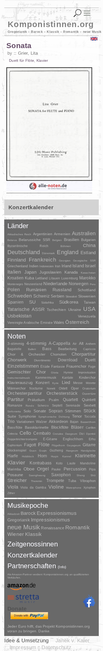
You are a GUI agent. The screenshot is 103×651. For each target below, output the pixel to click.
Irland (66, 266)
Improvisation (87, 372)
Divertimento (42, 360)
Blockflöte (60, 427)
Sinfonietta (14, 411)
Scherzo (43, 405)
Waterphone (73, 487)
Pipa (92, 469)
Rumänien (36, 289)
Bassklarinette (37, 427)
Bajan (74, 422)
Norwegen (78, 283)
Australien (84, 233)
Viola (12, 487)
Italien (14, 272)
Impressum (23, 647)
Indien (34, 266)
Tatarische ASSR (26, 309)
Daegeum (71, 433)
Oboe (29, 469)
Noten (16, 336)
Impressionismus (50, 519)
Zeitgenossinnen (32, 544)
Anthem (91, 343)
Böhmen (65, 246)
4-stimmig (36, 343)
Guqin (42, 450)
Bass (47, 349)
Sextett (90, 405)
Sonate (40, 411)
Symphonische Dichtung (54, 416)
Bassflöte (14, 427)
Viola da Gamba (33, 487)
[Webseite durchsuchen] (77, 13)
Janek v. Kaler (72, 640)
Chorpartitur (84, 354)
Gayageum (74, 445)
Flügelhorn (58, 445)
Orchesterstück (62, 393)
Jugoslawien (50, 272)
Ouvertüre (89, 393)
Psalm (54, 400)
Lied (66, 382)
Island (78, 266)
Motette (91, 383)
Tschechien (56, 309)
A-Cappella (60, 343)
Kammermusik (45, 377)
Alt (81, 343)
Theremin (37, 481)
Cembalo (42, 433)
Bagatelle (14, 349)
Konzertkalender (32, 555)
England (67, 252)
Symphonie (27, 416)
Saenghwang (37, 475)
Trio (11, 421)
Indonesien (46, 266)
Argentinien (43, 234)
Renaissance (52, 528)
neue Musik (23, 527)
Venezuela (87, 316)
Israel (90, 266)
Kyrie (55, 383)
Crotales (58, 433)
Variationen (25, 422)
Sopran (56, 410)
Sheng (81, 475)
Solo (27, 411)
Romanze (14, 405)
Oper (75, 388)
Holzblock (28, 456)
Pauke (56, 469)
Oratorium (89, 388)
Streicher (17, 480)
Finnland (16, 260)
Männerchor (16, 388)
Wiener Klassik (24, 534)
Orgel (43, 468)
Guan (32, 450)
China (89, 245)
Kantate (67, 378)
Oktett (63, 388)
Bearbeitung (67, 349)
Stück (89, 410)
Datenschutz (56, 647)
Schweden (19, 296)
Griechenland (17, 266)
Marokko (87, 278)
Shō (93, 475)
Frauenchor (76, 366)
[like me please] (89, 601)
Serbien (57, 296)
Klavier (16, 462)
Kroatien (15, 277)
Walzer (41, 422)
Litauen (54, 278)
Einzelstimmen (23, 366)
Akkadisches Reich (19, 234)
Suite (11, 416)
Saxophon (61, 474)
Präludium (36, 400)
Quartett (70, 399)
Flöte (44, 444)
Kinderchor (87, 378)
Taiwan (90, 302)
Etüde (45, 366)
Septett (57, 405)
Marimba (14, 469)
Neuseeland (33, 284)
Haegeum (72, 450)
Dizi (81, 433)
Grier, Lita (28, 53)
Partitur (15, 399)
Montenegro (15, 284)
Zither (11, 493)
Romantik (77, 527)
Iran (57, 266)
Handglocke (88, 450)
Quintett (89, 399)
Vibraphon (88, 481)
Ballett (32, 349)
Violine (56, 487)
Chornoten (58, 354)
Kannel (66, 456)
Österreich (77, 322)
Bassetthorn (88, 422)
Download (67, 359)
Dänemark (48, 253)
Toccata (90, 416)
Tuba (72, 481)
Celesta (12, 433)
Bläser (77, 427)
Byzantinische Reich (27, 246)
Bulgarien (88, 240)
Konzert (42, 383)
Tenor (77, 416)
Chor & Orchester (26, 354)
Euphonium (14, 445)
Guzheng (56, 450)
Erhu (92, 439)
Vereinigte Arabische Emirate (30, 323)
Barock (28, 513)
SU (32, 302)
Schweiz (41, 296)
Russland (62, 289)
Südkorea (68, 302)
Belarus (12, 240)
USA (89, 309)
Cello (25, 433)
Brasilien (71, 239)
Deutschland (23, 252)
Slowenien (87, 296)
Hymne (68, 372)
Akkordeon (58, 421)
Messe (78, 383)
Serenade (73, 405)
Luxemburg (69, 278)
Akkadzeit (13, 513)
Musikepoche (27, 505)
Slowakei (71, 296)
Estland (88, 252)
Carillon (91, 427)
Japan (30, 272)
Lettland (41, 278)
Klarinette (85, 455)
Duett (90, 359)
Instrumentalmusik (18, 377)
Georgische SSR (84, 260)
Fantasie (58, 366)
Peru (93, 284)
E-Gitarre (50, 439)
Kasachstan (88, 272)
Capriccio (89, 349)
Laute (71, 463)
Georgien (65, 260)
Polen (13, 289)
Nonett (51, 388)
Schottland (87, 290)
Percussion (75, 468)
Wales (59, 322)
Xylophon (89, 487)
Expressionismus (57, 513)
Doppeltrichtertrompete (22, 439)
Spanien (15, 302)
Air (75, 344)
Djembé (91, 433)
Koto (59, 463)
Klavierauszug (19, 383)
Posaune (15, 475)
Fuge (92, 366)
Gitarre (89, 444)
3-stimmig (15, 343)
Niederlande (55, 283)
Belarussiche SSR (34, 240)
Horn (42, 456)
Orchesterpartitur (24, 393)
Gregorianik (18, 520)
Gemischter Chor (26, 372)
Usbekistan (19, 316)
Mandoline (88, 463)
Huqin (54, 456)
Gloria (54, 372)
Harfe (12, 456)
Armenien (62, 234)
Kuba (29, 278)
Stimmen (73, 411)
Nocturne (36, 388)
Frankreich (42, 260)
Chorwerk (17, 359)
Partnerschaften (36, 566)
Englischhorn (73, 439)
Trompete (55, 480)
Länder (18, 225)
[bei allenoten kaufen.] (49, 186)
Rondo (30, 405)
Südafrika (47, 302)
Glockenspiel (16, 450)
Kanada (71, 272)
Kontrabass (41, 462)
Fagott (30, 445)
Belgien (57, 240)
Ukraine (74, 310)
